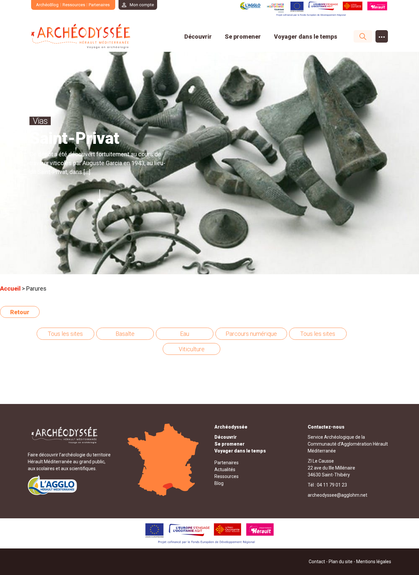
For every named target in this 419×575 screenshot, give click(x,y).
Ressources (74, 4)
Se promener (243, 36)
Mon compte (142, 4)
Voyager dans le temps (305, 36)
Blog (219, 483)
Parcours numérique (251, 333)
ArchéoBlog (47, 4)
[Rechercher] (359, 36)
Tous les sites (65, 333)
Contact (317, 561)
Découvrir (198, 36)
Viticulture (192, 349)
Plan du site (341, 561)
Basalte (125, 333)
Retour (19, 312)
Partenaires (99, 4)
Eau (184, 333)
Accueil (10, 288)
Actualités (224, 469)
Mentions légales (373, 561)
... (381, 35)
